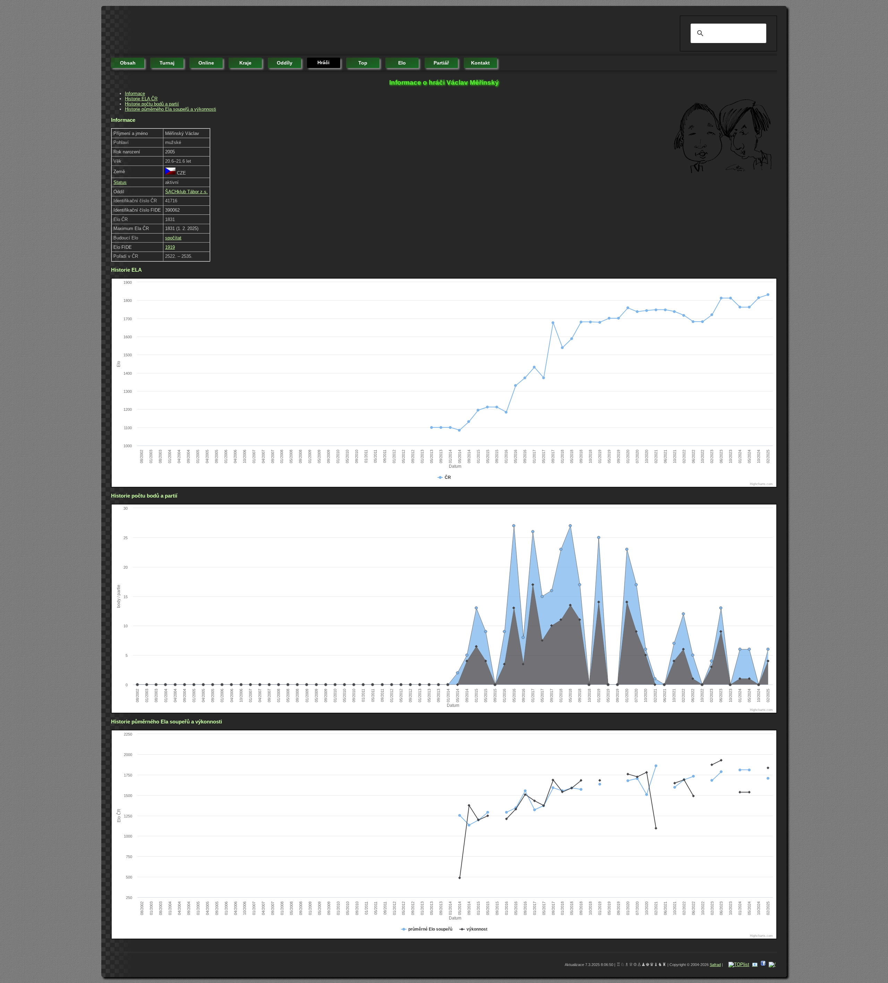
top (362, 63)
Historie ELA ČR (141, 98)
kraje (245, 63)
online (206, 63)
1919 (170, 247)
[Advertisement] (237, 31)
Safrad (715, 965)
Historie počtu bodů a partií (152, 104)
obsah (128, 63)
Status (120, 182)
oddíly (284, 63)
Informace (135, 93)
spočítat (173, 237)
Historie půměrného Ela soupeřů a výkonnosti (170, 109)
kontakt (480, 63)
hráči (323, 62)
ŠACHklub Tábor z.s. (186, 191)
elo (402, 63)
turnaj (167, 63)
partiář (441, 63)
